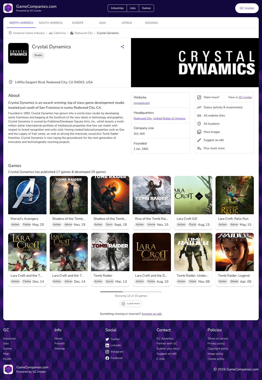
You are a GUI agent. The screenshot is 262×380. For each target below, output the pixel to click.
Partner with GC (167, 343)
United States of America (169, 118)
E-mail (161, 359)
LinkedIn (116, 345)
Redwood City (143, 118)
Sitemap (59, 349)
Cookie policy (216, 359)
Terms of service (218, 339)
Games (146, 8)
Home (58, 339)
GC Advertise (165, 339)
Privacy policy (216, 343)
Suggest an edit (152, 314)
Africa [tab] (127, 23)
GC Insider (247, 8)
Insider (7, 359)
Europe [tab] (78, 23)
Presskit (59, 343)
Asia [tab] (102, 23)
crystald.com (142, 103)
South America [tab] (51, 23)
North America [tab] (21, 23)
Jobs (133, 8)
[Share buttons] (122, 46)
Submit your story (168, 349)
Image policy (215, 354)
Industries (117, 8)
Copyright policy (218, 349)
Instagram (117, 352)
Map (6, 354)
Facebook (117, 358)
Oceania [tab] (151, 23)
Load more (133, 303)
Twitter (115, 339)
